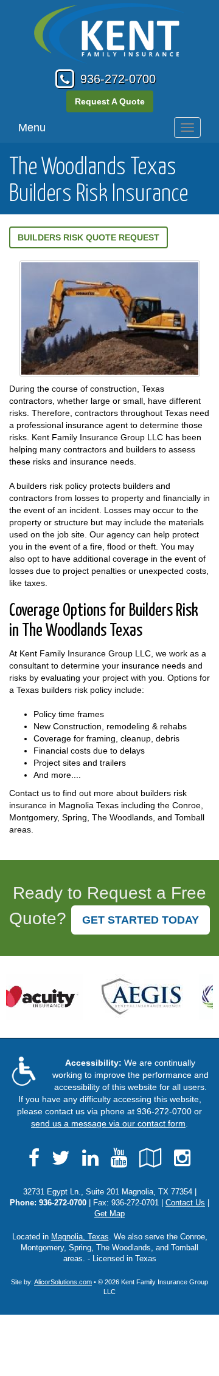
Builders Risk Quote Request (88, 237)
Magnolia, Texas (80, 1237)
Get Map (109, 1214)
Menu (32, 127)
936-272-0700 (118, 79)
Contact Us (185, 1203)
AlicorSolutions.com (63, 1282)
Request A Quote (110, 101)
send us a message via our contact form (108, 1123)
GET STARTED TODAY (140, 920)
